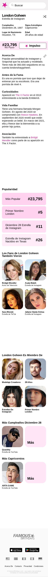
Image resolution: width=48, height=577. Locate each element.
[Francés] (24, 559)
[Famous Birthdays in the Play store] (32, 550)
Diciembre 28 (9, 27)
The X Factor (22, 95)
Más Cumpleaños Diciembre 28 (21, 422)
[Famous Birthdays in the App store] (16, 550)
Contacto (18, 566)
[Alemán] (40, 559)
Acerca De (9, 566)
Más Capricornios (13, 458)
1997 (20, 27)
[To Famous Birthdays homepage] (4, 5)
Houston (6, 34)
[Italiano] (32, 559)
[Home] (24, 536)
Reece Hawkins (29, 114)
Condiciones (38, 566)
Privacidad (28, 566)
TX (13, 34)
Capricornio (31, 27)
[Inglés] (8, 559)
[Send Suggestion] (45, 56)
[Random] (44, 16)
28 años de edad (34, 34)
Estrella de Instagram (13, 18)
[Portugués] (16, 559)
